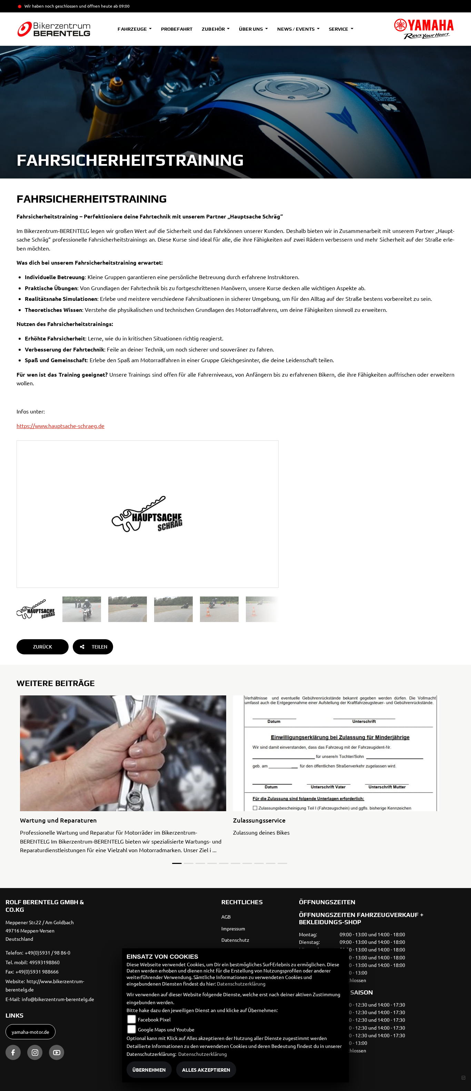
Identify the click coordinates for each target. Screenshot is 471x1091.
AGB (226, 917)
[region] (148, 609)
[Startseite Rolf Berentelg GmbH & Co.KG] (424, 29)
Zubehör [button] (214, 29)
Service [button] (339, 29)
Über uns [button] (251, 29)
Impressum (233, 928)
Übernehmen (149, 1070)
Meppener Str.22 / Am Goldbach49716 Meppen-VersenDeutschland (40, 930)
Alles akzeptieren (206, 1070)
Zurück (42, 646)
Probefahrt (176, 29)
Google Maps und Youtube (166, 1029)
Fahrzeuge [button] (133, 29)
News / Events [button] (296, 29)
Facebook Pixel (154, 1019)
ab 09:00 (121, 6)
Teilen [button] (99, 646)
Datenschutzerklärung (241, 983)
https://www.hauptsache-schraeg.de (60, 425)
